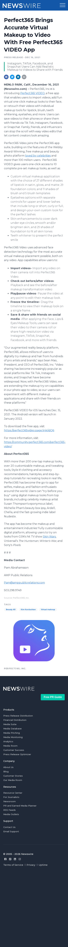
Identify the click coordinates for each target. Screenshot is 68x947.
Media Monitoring (13, 737)
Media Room (10, 745)
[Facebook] (5, 859)
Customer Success (13, 750)
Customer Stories (13, 775)
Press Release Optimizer (17, 754)
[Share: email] (24, 77)
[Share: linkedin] (18, 77)
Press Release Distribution (18, 715)
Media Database (12, 728)
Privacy (31, 864)
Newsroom (9, 801)
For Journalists (11, 797)
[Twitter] (10, 859)
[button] (62, 5)
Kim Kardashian (28, 609)
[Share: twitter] (12, 77)
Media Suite (10, 724)
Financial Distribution (14, 720)
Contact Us (9, 827)
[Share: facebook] (6, 77)
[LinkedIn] (15, 859)
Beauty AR (11, 609)
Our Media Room (12, 780)
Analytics (8, 741)
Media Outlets (11, 814)
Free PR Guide (53, 697)
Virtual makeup (48, 609)
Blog (6, 771)
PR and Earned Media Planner (19, 805)
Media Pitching (11, 733)
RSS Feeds (9, 810)
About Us (8, 767)
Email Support (11, 831)
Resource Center (12, 792)
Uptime (43, 864)
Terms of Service (13, 864)
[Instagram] (20, 859)
